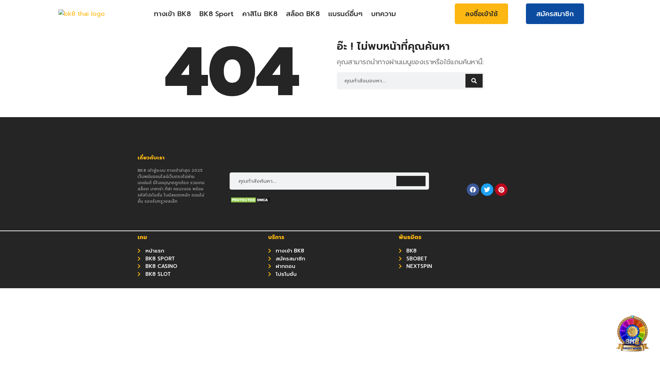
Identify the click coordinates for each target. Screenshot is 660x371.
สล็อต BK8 (303, 14)
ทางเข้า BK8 (172, 14)
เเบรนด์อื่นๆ (345, 14)
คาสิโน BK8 (259, 14)
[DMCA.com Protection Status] (250, 201)
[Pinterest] (501, 189)
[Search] (474, 81)
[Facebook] (473, 189)
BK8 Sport (216, 14)
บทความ (383, 14)
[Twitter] (487, 189)
